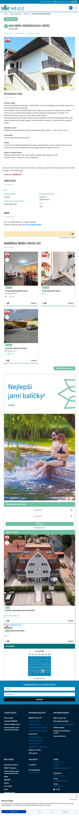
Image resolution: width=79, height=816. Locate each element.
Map (38, 33)
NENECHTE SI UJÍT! (35, 718)
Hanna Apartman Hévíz (15, 631)
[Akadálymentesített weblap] (75, 2)
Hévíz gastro (33, 753)
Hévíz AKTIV (33, 734)
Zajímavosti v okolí (35, 724)
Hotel (7, 607)
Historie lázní (8, 718)
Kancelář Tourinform (11, 765)
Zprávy (6, 783)
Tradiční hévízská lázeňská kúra (63, 724)
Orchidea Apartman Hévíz (16, 348)
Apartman (9, 287)
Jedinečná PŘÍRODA (11, 721)
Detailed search (39, 528)
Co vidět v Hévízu (34, 721)
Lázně (6, 789)
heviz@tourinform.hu (60, 781)
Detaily (33, 303)
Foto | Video (8, 786)
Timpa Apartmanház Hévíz (16, 291)
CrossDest (32, 765)
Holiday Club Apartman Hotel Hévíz (20, 610)
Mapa (6, 776)
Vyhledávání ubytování (64, 368)
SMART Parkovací (10, 768)
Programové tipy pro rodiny (37, 731)
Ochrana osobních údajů (61, 768)
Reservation (20, 33)
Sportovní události (34, 743)
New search (10, 19)
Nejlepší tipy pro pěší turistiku (38, 747)
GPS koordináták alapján (31, 225)
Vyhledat (39, 524)
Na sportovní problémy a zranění (61, 732)
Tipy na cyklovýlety (35, 737)
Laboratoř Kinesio (59, 736)
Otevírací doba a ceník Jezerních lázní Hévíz (11, 729)
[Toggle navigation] (76, 8)
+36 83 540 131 (58, 786)
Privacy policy (73, 799)
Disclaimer (56, 765)
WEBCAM (7, 780)
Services (30, 33)
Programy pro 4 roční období (38, 727)
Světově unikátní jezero (12, 724)
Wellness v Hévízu (35, 750)
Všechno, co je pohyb (35, 740)
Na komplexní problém (61, 721)
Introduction (8, 33)
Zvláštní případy (58, 727)
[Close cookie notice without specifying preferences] (76, 796)
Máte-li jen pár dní (59, 718)
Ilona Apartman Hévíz (51, 291)
